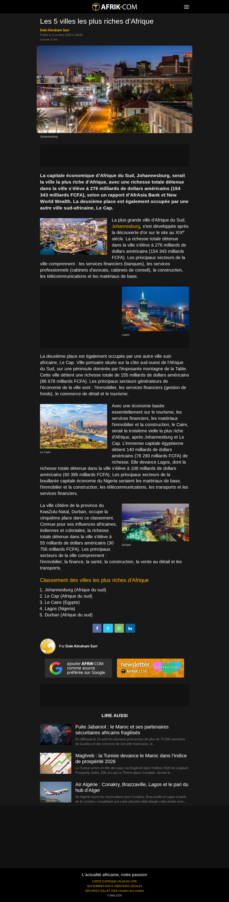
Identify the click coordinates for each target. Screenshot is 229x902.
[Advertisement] (114, 155)
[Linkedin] (130, 628)
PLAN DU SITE (128, 881)
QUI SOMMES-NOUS (100, 886)
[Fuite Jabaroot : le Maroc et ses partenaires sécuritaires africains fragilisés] (55, 734)
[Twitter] (108, 628)
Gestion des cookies (131, 890)
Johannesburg (126, 226)
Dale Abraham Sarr (55, 30)
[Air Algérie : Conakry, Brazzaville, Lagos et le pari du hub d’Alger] (55, 792)
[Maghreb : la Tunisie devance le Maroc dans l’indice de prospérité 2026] (55, 763)
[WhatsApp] (119, 628)
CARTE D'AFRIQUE (104, 881)
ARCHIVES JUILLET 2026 (101, 890)
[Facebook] (97, 628)
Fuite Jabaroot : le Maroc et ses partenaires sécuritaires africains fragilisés (122, 729)
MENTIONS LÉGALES (128, 886)
